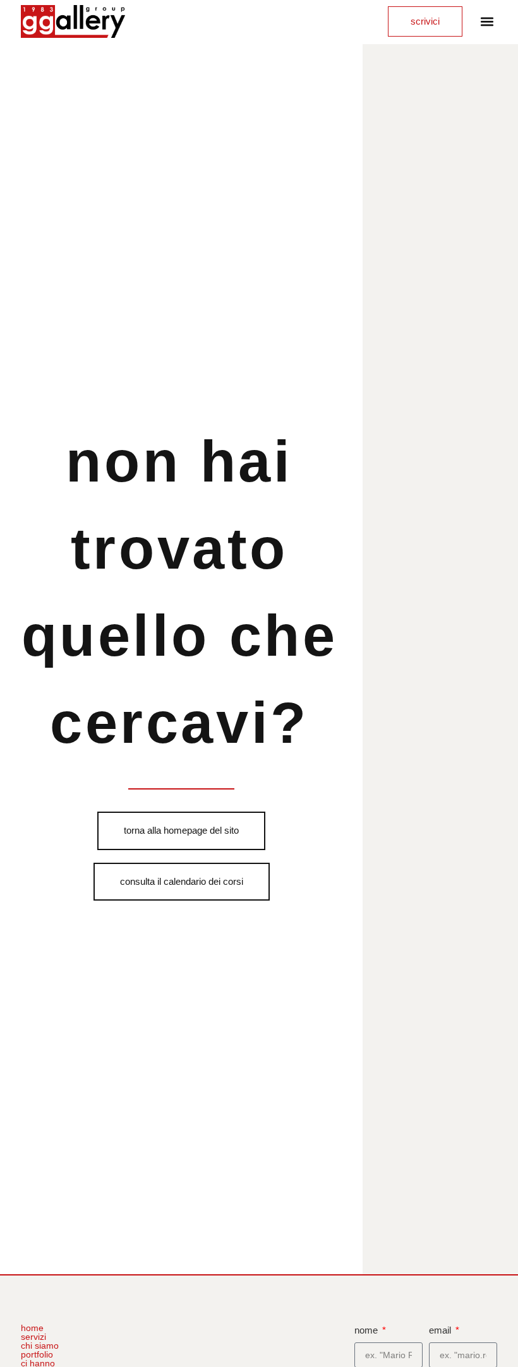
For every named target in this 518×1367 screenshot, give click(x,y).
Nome (367, 1330)
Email (441, 1330)
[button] (486, 21)
